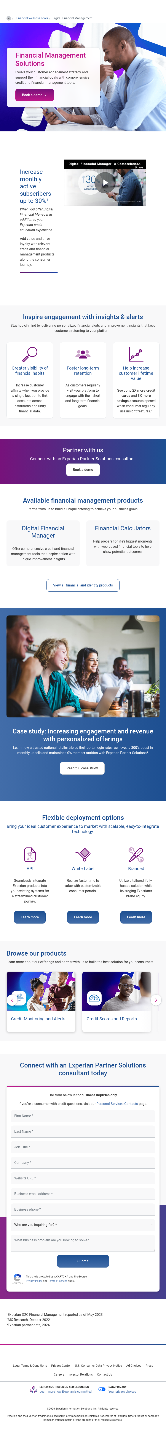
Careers (59, 1374)
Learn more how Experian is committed (66, 1391)
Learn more (30, 917)
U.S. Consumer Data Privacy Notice (98, 1365)
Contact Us (104, 1374)
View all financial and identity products (83, 585)
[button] (12, 1000)
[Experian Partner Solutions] (20, 6)
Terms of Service (57, 1280)
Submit (82, 1261)
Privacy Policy (34, 1280)
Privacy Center (61, 1365)
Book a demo (32, 95)
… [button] (9, 17)
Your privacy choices (122, 1391)
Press (149, 1365)
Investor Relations (81, 1374)
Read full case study (82, 768)
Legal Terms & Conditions (30, 1365)
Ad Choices (133, 1365)
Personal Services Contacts (117, 1104)
